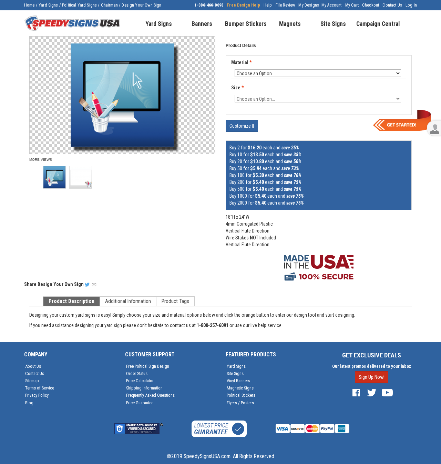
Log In (411, 5)
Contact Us (392, 5)
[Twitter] (372, 392)
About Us (33, 366)
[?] (233, 68)
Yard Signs (48, 5)
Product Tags (175, 301)
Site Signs (235, 373)
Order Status (136, 373)
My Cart (352, 5)
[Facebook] (356, 392)
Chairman (109, 5)
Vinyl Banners (238, 380)
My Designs (308, 5)
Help (268, 5)
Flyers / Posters (240, 402)
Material (241, 63)
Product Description (71, 301)
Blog (29, 402)
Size (237, 87)
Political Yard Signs (79, 5)
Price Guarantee (139, 402)
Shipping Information (144, 388)
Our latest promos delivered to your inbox (371, 366)
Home (29, 5)
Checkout (370, 5)
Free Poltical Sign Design (147, 366)
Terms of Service (39, 388)
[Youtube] (387, 392)
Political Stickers (241, 395)
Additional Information (128, 301)
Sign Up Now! (371, 377)
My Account (331, 5)
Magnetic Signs (240, 388)
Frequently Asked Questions (150, 395)
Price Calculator (140, 380)
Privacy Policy (37, 395)
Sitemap (32, 380)
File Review (285, 5)
